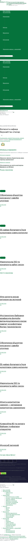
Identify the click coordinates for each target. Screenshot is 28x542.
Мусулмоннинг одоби (12, 18)
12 (0, 206)
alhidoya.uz (7, 476)
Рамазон (8, 42)
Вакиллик (6, 33)
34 (0, 434)
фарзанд (19, 139)
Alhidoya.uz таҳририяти (8, 150)
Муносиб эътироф (9, 445)
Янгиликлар (6, 12)
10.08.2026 (3, 449)
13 (0, 270)
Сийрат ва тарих (11, 46)
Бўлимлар (6, 39)
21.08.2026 (3, 204)
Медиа (5, 27)
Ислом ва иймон (11, 45)
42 (0, 413)
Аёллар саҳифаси (11, 24)
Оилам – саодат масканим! (14, 19)
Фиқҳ (7, 41)
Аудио (8, 31)
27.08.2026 (3, 303)
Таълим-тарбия (10, 20)
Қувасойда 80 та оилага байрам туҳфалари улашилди (12, 426)
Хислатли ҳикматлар (12, 23)
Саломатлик (9, 26)
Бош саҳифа (6, 11)
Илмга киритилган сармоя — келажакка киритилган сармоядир (12, 405)
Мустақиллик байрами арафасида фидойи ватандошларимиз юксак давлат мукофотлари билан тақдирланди (13, 321)
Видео (8, 29)
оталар (15, 139)
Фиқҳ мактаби (10, 37)
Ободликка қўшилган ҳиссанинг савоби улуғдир (11, 198)
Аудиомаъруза (10, 53)
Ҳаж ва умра (9, 48)
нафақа (10, 139)
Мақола (8, 50)
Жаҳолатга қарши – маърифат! (12, 49)
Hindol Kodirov (14, 480)
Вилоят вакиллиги (11, 34)
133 (1, 450)
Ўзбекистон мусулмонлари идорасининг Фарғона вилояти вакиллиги (13, 478)
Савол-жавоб (9, 44)
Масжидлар (9, 38)
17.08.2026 (3, 411)
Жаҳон (8, 15)
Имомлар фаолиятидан (13, 35)
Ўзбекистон (9, 14)
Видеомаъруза (10, 52)
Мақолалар (6, 16)
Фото (7, 30)
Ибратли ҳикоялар (11, 22)
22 (0, 305)
